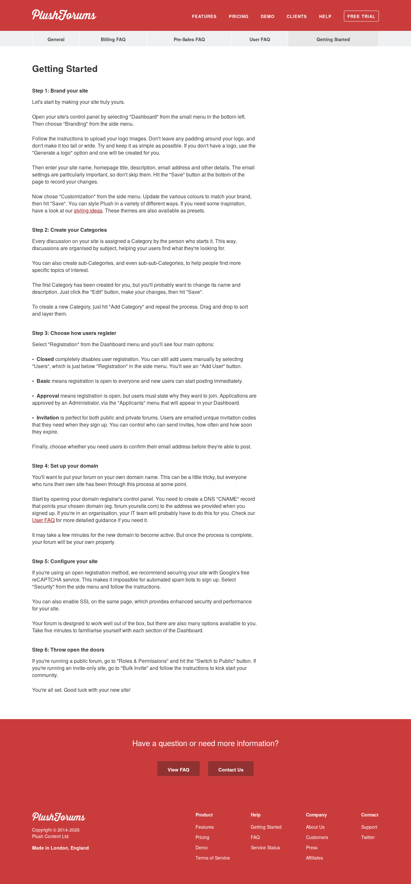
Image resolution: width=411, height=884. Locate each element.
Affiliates (314, 857)
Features (204, 16)
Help (325, 16)
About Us (315, 827)
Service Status (265, 847)
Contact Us (230, 769)
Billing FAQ (113, 39)
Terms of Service (213, 857)
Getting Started (333, 39)
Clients (297, 16)
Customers (317, 837)
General (56, 39)
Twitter (368, 837)
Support (369, 827)
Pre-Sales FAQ (189, 39)
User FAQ (259, 39)
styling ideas (88, 210)
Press (312, 847)
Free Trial (361, 16)
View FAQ (178, 769)
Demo (268, 16)
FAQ (255, 837)
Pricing (239, 16)
